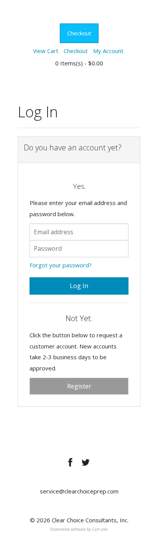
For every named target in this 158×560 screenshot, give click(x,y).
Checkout (79, 33)
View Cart (45, 51)
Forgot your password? (61, 265)
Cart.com (100, 529)
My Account (108, 51)
